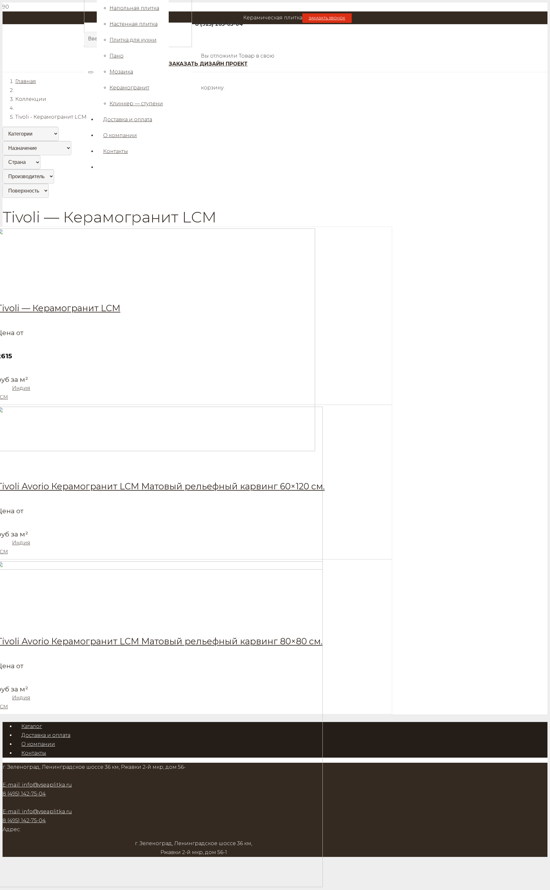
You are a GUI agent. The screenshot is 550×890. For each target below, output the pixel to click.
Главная (25, 81)
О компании (38, 744)
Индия (21, 388)
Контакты (33, 753)
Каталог (31, 726)
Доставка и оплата (45, 735)
